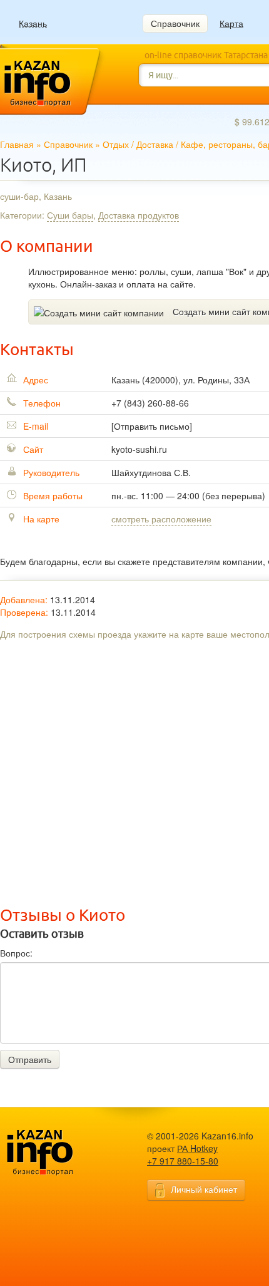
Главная (17, 144)
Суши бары (70, 215)
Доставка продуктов (138, 215)
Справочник (175, 23)
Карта (231, 23)
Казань (33, 23)
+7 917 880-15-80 (182, 1160)
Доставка (154, 144)
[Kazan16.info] (59, 1152)
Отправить (29, 1059)
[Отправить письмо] (151, 426)
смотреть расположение (161, 518)
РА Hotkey (197, 1148)
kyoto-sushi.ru (139, 449)
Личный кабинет (204, 1189)
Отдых (116, 144)
